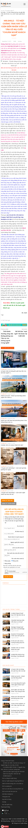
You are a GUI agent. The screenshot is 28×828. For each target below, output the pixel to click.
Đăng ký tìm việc (7, 500)
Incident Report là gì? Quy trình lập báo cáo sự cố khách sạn (18, 615)
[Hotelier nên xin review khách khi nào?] (14, 433)
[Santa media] (14, 740)
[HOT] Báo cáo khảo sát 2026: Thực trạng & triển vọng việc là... (18, 691)
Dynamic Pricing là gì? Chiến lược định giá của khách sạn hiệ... (17, 635)
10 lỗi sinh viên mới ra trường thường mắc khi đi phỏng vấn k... (17, 642)
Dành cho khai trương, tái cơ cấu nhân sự (12, 783)
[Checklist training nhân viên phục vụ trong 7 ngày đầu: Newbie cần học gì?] (6, 621)
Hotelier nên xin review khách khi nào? (12, 445)
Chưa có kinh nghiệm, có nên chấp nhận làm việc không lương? (18, 705)
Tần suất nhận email (17, 558)
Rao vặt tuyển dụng (7, 804)
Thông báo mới (6, 796)
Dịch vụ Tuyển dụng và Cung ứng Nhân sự (13, 781)
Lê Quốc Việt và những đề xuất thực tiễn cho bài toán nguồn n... (13, 372)
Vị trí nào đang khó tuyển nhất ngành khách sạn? (18, 683)
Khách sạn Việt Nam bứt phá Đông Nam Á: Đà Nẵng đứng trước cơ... (14, 421)
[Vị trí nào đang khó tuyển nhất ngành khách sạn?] (6, 684)
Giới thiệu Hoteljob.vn (7, 794)
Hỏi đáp (4, 802)
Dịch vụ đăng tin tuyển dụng (9, 778)
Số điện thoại (19, 531)
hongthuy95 (4, 369)
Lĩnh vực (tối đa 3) (18, 547)
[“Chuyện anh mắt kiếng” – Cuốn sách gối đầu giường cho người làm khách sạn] (14, 456)
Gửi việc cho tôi (8, 576)
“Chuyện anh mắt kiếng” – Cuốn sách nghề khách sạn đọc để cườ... (13, 493)
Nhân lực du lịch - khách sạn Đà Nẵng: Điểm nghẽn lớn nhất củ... (13, 396)
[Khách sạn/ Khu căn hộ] (13, 550)
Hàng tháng (7, 563)
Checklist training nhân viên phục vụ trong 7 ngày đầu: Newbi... (17, 622)
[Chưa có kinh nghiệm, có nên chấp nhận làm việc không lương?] (6, 705)
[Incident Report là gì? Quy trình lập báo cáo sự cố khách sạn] (6, 615)
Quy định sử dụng (6, 799)
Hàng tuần (15, 560)
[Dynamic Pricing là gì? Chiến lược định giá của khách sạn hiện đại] (6, 635)
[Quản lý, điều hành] (13, 544)
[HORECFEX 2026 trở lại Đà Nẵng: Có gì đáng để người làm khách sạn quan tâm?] (6, 656)
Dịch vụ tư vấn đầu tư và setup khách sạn (12, 788)
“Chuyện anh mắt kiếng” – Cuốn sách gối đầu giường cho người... (13, 468)
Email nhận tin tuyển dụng (16, 537)
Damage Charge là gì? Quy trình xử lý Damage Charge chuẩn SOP (17, 628)
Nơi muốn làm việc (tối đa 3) (15, 553)
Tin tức (3, 10)
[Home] (6, 4)
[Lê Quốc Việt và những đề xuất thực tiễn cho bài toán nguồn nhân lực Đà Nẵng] (14, 359)
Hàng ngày (7, 560)
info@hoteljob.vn (7, 776)
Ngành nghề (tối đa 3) (17, 542)
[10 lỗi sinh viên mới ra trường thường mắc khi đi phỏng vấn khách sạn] (6, 642)
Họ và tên (20, 526)
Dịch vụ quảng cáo (7, 786)
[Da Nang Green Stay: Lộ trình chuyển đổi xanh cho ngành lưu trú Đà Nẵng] (6, 712)
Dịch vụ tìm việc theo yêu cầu (9, 791)
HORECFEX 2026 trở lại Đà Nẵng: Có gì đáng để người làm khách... (17, 656)
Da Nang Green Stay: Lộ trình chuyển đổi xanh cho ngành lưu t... (17, 712)
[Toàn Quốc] (13, 555)
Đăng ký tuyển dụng (8, 503)
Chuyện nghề (9, 10)
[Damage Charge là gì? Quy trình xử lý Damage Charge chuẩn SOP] (6, 628)
